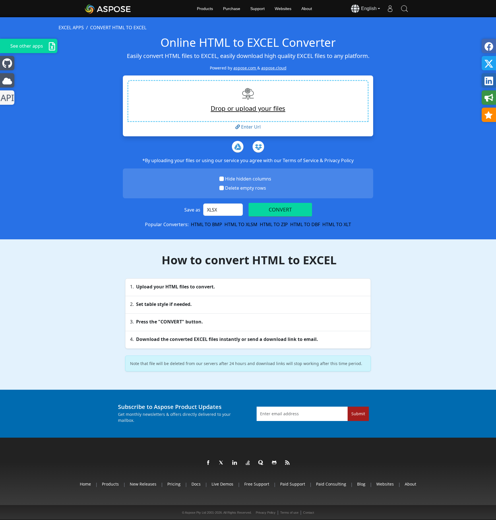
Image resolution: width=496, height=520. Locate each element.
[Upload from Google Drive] (237, 146)
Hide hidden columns (248, 179)
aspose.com (245, 68)
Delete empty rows (245, 188)
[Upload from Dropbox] (258, 146)
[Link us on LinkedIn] (235, 463)
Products (205, 8)
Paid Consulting (331, 484)
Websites (283, 8)
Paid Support (292, 484)
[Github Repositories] (274, 463)
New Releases (143, 484)
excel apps (71, 27)
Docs (196, 484)
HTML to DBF (305, 224)
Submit (358, 413)
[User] (390, 8)
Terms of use (289, 512)
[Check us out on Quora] (261, 463)
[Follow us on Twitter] (221, 463)
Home (85, 484)
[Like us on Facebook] (208, 463)
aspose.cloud (273, 68)
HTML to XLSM (240, 224)
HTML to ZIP (274, 224)
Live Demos (222, 484)
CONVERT (280, 209)
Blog (361, 484)
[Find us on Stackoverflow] (248, 463)
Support (257, 8)
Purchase (231, 8)
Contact (308, 512)
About (306, 8)
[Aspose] (108, 8)
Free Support (256, 484)
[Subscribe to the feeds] (287, 463)
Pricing (174, 484)
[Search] (404, 8)
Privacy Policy (339, 160)
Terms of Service (301, 160)
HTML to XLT (336, 224)
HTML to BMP (206, 224)
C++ (6, 98)
